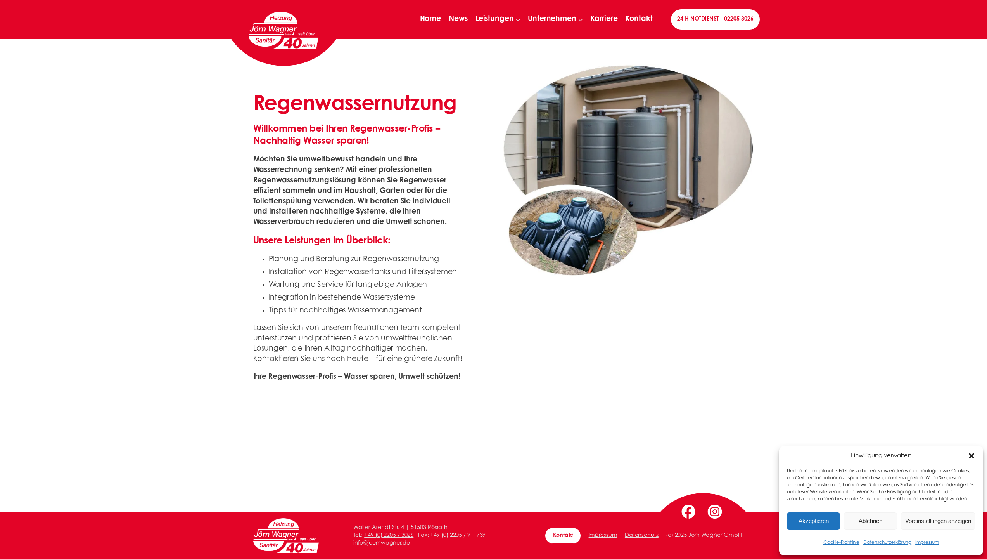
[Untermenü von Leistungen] (518, 19)
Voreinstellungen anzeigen (938, 520)
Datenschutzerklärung (887, 542)
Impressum (927, 542)
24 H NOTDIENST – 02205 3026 (715, 19)
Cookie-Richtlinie (841, 542)
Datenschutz (642, 535)
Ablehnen (870, 520)
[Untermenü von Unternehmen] (580, 19)
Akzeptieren (814, 520)
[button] (971, 456)
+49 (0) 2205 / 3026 (388, 535)
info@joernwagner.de (381, 543)
